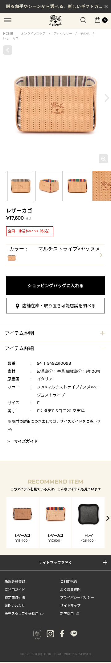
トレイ (88, 536)
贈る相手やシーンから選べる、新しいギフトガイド (57, 6)
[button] (107, 98)
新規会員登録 (15, 581)
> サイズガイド (22, 441)
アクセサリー (63, 33)
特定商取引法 (15, 597)
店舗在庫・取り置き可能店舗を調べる (59, 305)
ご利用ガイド (15, 589)
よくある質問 (70, 589)
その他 (84, 33)
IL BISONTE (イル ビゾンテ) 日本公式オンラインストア (55, 21)
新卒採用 (67, 613)
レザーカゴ (10, 38)
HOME (8, 33)
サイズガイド (71, 421)
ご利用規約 (68, 581)
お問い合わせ (15, 605)
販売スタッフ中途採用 (22, 613)
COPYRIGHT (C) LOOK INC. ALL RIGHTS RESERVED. (56, 654)
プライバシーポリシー (77, 597)
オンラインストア (33, 33)
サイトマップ (70, 605)
